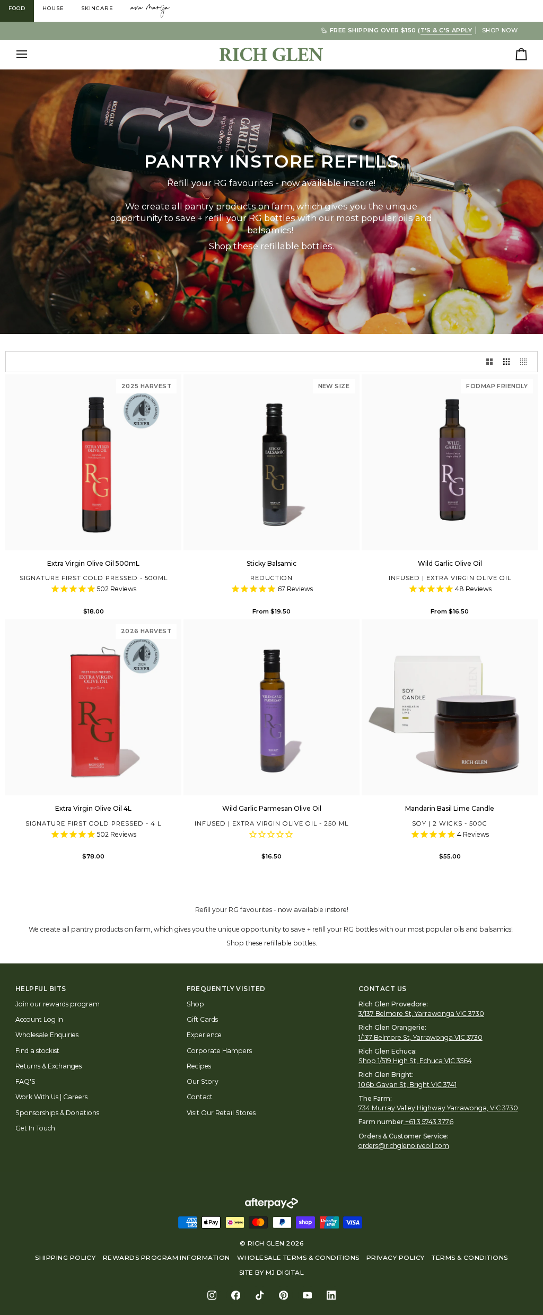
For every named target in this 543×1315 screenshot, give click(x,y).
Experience (204, 1035)
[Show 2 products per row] (489, 362)
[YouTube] (307, 1295)
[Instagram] (212, 1295)
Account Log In (39, 1019)
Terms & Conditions (470, 1257)
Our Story (202, 1081)
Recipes (199, 1066)
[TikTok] (259, 1295)
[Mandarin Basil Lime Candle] (450, 707)
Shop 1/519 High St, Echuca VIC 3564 (415, 1061)
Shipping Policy (65, 1257)
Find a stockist (37, 1051)
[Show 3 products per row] (506, 362)
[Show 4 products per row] (526, 362)
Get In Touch (35, 1128)
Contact (200, 1097)
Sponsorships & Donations (57, 1113)
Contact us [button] (382, 989)
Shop (195, 1004)
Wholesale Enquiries (46, 1035)
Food (16, 8)
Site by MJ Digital (271, 1272)
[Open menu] (31, 54)
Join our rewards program (57, 1004)
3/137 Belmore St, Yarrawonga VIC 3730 (421, 1014)
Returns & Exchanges (48, 1066)
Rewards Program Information (166, 1257)
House (53, 8)
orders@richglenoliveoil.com (403, 1146)
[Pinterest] (283, 1295)
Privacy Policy (395, 1257)
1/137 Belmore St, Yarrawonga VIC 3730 (420, 1037)
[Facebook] (235, 1295)
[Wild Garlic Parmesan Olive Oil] (271, 707)
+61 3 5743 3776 (429, 1122)
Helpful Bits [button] (40, 989)
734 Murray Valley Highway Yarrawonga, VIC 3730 (438, 1108)
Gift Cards (202, 1019)
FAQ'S (25, 1081)
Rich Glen (266, 1243)
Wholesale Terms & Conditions (298, 1257)
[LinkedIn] (331, 1295)
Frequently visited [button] (226, 989)
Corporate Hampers (219, 1051)
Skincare (97, 8)
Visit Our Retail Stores (221, 1113)
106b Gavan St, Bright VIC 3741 (407, 1085)
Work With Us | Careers (51, 1097)
